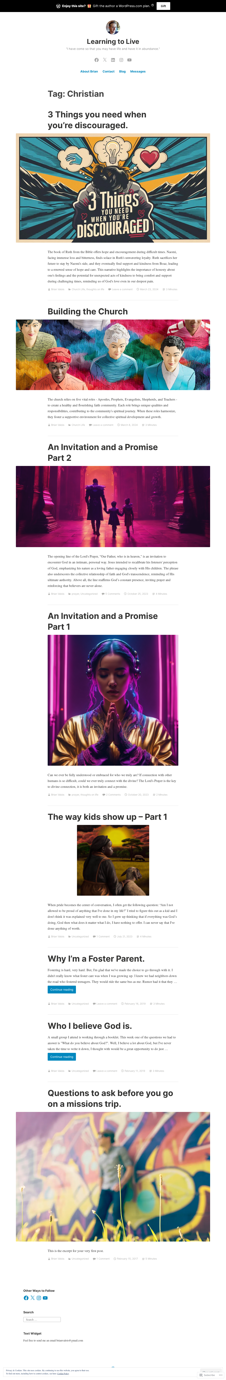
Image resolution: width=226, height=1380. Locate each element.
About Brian (89, 71)
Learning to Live (113, 41)
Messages (138, 71)
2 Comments (113, 794)
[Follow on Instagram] (121, 59)
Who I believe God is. (90, 1026)
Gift (163, 6)
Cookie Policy (63, 1373)
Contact (109, 71)
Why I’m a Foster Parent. (96, 958)
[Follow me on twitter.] (105, 59)
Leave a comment (122, 289)
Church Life (78, 289)
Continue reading (60, 990)
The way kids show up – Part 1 (107, 817)
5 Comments (112, 593)
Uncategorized (89, 593)
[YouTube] (45, 1298)
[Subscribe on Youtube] (129, 59)
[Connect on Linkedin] (113, 59)
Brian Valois (57, 289)
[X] (32, 1298)
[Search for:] (42, 1319)
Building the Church (88, 311)
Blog (122, 71)
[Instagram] (39, 1298)
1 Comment (103, 936)
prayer (75, 593)
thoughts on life (95, 289)
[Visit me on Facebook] (97, 59)
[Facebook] (26, 1298)
